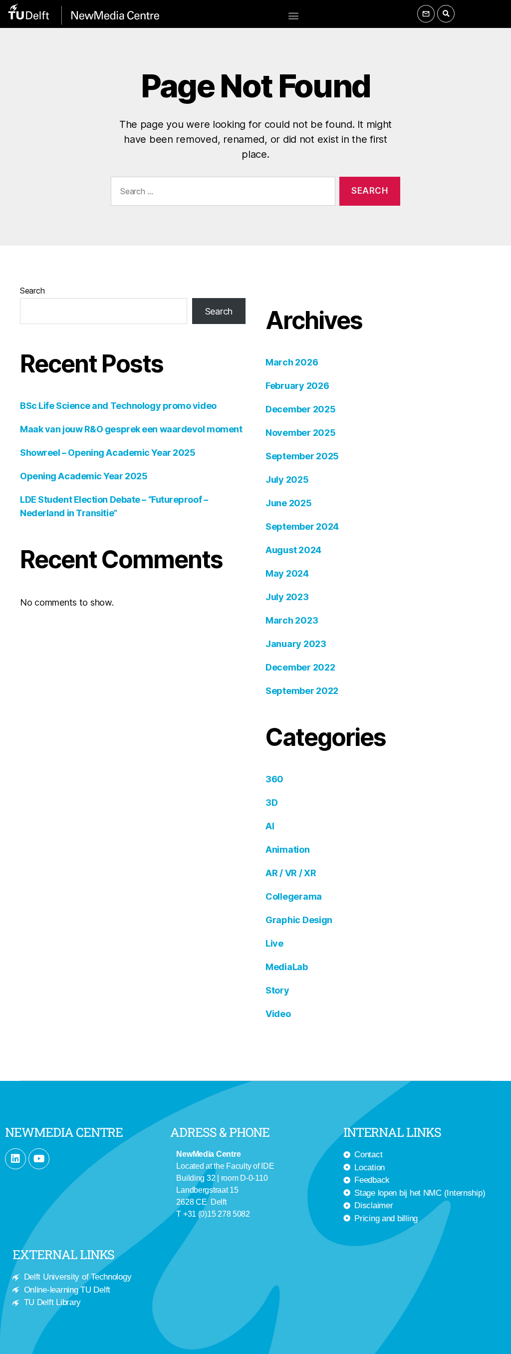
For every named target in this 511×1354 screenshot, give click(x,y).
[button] (293, 15)
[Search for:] (221, 193)
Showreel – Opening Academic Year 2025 (107, 452)
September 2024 (302, 526)
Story (277, 990)
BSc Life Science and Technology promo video (118, 405)
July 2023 (287, 597)
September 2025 (302, 456)
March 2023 (291, 620)
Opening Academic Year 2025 (83, 476)
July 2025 (287, 479)
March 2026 (291, 362)
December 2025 (300, 409)
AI (269, 826)
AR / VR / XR (290, 873)
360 (274, 779)
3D (271, 802)
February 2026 (297, 385)
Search (32, 291)
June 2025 (288, 503)
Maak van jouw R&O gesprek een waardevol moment (131, 429)
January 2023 (295, 644)
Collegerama (293, 896)
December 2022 (300, 667)
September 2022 (301, 690)
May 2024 (287, 573)
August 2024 (293, 550)
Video (278, 1014)
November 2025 (300, 432)
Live (274, 943)
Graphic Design (298, 920)
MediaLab (286, 967)
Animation (287, 849)
